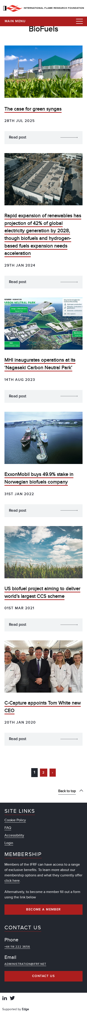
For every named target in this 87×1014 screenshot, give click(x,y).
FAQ (7, 828)
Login (8, 843)
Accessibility (14, 835)
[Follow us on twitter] (12, 999)
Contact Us (43, 976)
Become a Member (43, 909)
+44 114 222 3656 (17, 947)
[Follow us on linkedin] (4, 999)
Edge (25, 1009)
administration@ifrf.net (25, 964)
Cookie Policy (15, 820)
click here (12, 880)
